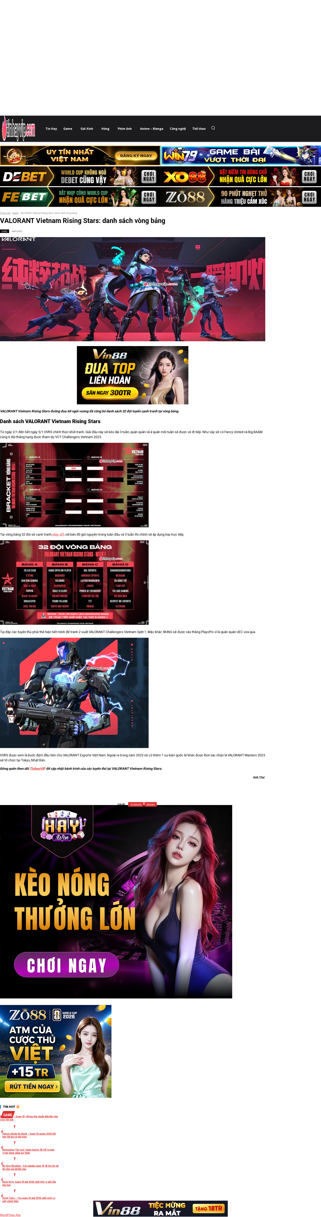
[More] (180, 787)
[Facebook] (113, 787)
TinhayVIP (37, 768)
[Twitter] (126, 787)
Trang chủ (5, 213)
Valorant (151, 804)
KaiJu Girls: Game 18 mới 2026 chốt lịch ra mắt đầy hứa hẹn (29, 1183)
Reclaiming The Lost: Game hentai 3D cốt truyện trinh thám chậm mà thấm (28, 1151)
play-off (58, 534)
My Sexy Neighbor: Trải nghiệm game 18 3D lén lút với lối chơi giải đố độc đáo (30, 1167)
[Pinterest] (140, 787)
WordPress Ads (10, 1215)
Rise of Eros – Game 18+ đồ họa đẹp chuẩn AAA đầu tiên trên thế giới (29, 1117)
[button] (214, 127)
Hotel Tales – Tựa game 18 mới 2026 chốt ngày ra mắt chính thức (28, 1199)
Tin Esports (135, 804)
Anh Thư (259, 777)
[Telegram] (153, 787)
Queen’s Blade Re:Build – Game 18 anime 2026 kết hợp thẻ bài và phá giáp (29, 1135)
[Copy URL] (166, 787)
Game (15, 213)
